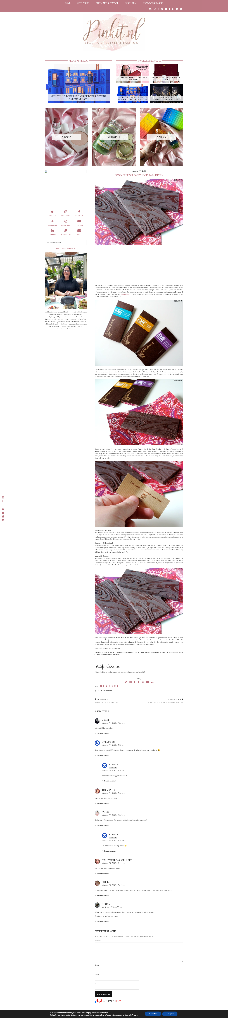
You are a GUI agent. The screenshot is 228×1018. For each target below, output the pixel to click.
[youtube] (166, 9)
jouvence (108, 789)
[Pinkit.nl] (114, 27)
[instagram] (155, 9)
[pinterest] (162, 9)
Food (99, 690)
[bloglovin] (169, 9)
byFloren (108, 741)
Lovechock (107, 690)
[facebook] (158, 9)
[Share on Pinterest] (109, 686)
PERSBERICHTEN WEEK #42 (107, 701)
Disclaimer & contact (107, 3)
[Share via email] (100, 686)
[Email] (177, 9)
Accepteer (153, 1014)
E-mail (97, 974)
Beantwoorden (103, 733)
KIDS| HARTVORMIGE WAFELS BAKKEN (165, 701)
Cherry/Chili (125, 294)
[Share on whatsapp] (115, 686)
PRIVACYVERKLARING (153, 3)
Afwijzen (170, 1014)
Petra (106, 882)
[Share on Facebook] (103, 686)
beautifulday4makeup (117, 860)
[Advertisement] (139, 263)
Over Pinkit (83, 3)
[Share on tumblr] (112, 686)
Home (67, 3)
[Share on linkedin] (118, 686)
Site (96, 983)
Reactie (98, 940)
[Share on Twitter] (106, 686)
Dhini (105, 719)
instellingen (132, 1015)
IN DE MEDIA (131, 3)
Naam (97, 965)
